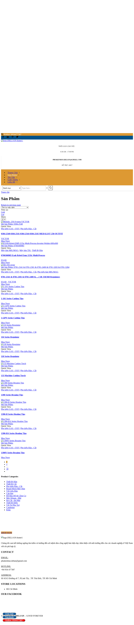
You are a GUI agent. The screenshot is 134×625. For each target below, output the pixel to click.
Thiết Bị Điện (12, 503)
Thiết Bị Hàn (37, 250)
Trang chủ (5, 192)
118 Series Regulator (10, 356)
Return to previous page (11, 205)
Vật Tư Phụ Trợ (12, 505)
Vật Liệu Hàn (12, 491)
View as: (4, 210)
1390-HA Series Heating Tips (14, 433)
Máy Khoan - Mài (13, 498)
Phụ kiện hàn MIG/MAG (47, 272)
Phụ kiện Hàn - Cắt (28, 229)
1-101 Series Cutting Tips (12, 298)
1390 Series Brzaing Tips (12, 395)
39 (7, 469)
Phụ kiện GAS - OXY (10, 229)
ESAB (4, 260)
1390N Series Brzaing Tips (13, 453)
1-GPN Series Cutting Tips (13, 318)
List (2, 214)
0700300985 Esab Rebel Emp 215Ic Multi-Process (23, 255)
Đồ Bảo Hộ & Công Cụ (16, 496)
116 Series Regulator (10, 337)
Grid (3, 212)
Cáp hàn (9, 493)
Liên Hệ (11, 182)
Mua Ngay (5, 241)
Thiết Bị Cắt (11, 484)
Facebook (9, 617)
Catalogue (10, 507)
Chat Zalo (9, 614)
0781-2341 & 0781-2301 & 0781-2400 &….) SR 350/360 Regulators (30, 277)
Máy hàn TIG (25, 250)
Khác (8, 510)
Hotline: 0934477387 (14, 620)
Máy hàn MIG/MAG (9, 250)
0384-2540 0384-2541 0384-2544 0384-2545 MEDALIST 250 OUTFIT (32, 234)
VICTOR (5, 239)
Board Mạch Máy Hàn (15, 489)
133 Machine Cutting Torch (13, 375)
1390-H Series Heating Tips (13, 414)
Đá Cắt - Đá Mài (13, 500)
